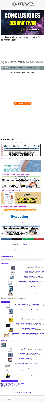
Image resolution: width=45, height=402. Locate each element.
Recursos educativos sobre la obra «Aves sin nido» (10, 388)
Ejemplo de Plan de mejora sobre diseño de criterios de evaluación (13, 383)
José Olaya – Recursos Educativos (7, 386)
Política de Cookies (18, 392)
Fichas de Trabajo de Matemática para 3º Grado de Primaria (17, 251)
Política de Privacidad (27, 392)
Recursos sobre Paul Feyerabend (7, 387)
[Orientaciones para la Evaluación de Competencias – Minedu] (21, 160)
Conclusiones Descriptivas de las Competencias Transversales (14, 142)
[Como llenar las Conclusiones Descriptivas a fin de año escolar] (21, 208)
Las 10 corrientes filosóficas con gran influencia (9, 385)
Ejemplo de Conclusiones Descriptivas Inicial (10, 190)
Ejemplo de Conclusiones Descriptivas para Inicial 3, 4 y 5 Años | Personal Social (17, 222)
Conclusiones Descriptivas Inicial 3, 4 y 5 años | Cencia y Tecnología (15, 174)
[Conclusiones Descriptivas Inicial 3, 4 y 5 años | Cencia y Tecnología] (21, 176)
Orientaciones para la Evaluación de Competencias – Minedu (13, 158)
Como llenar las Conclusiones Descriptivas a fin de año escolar (14, 206)
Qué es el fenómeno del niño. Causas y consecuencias (11, 384)
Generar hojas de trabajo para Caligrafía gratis (16, 249)
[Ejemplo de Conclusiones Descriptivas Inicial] (21, 192)
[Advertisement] (22, 51)
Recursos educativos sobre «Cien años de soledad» (10, 388)
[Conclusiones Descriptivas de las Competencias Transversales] (21, 144)
